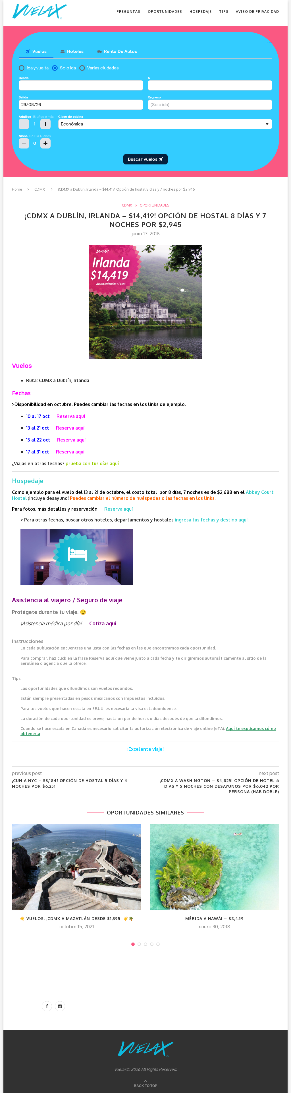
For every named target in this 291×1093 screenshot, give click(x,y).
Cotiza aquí (102, 623)
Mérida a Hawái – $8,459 (214, 918)
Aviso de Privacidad (257, 11)
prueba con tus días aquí (92, 463)
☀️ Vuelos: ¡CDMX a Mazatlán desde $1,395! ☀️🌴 (77, 918)
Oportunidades (165, 11)
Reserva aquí (71, 416)
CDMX (39, 189)
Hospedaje (201, 11)
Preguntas (128, 11)
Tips (223, 11)
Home (17, 189)
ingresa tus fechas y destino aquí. (212, 520)
